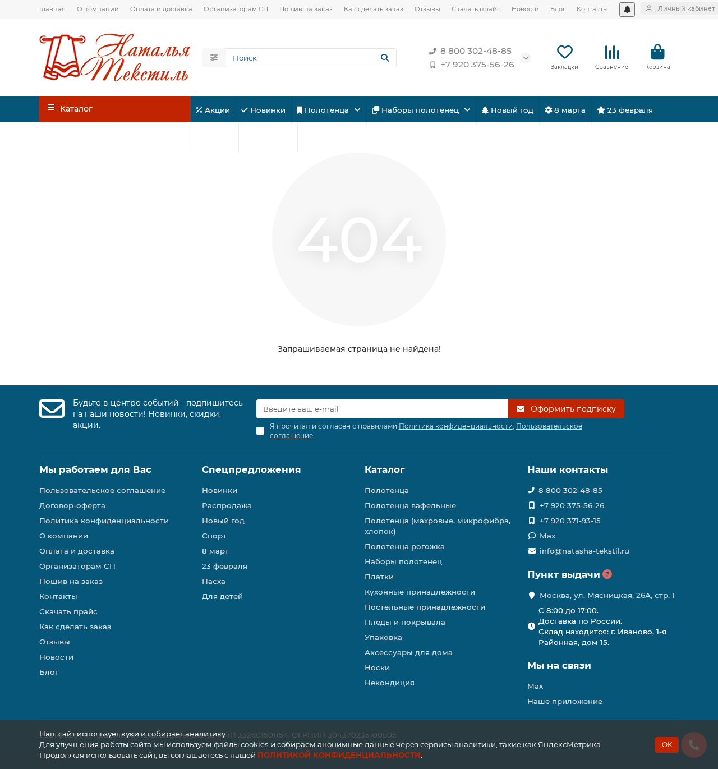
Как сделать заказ (373, 9)
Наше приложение (564, 701)
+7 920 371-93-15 (570, 520)
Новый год (511, 109)
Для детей (270, 137)
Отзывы (427, 9)
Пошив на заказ (306, 9)
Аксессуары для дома (409, 652)
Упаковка (383, 637)
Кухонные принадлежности (420, 591)
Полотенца (326, 109)
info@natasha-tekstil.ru (584, 550)
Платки (379, 576)
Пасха (321, 137)
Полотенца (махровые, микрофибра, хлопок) (437, 526)
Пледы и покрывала (405, 622)
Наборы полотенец (420, 109)
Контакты (592, 9)
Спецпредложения (251, 469)
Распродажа (227, 505)
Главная (52, 9)
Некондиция (390, 682)
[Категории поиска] (214, 57)
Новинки (267, 109)
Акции (216, 109)
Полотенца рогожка (405, 546)
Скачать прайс (476, 9)
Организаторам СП (236, 9)
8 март (215, 550)
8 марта (569, 109)
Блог (557, 9)
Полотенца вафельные (410, 505)
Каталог (385, 469)
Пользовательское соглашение (102, 490)
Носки (377, 667)
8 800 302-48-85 (476, 50)
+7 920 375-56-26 (477, 64)
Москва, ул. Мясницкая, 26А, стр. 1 (607, 595)
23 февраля (629, 109)
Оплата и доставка (161, 9)
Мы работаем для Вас (95, 469)
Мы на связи (559, 665)
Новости (525, 9)
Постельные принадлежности (425, 606)
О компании (98, 9)
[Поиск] (385, 58)
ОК (667, 744)
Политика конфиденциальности (104, 520)
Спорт (219, 137)
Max (547, 535)
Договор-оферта (72, 505)
